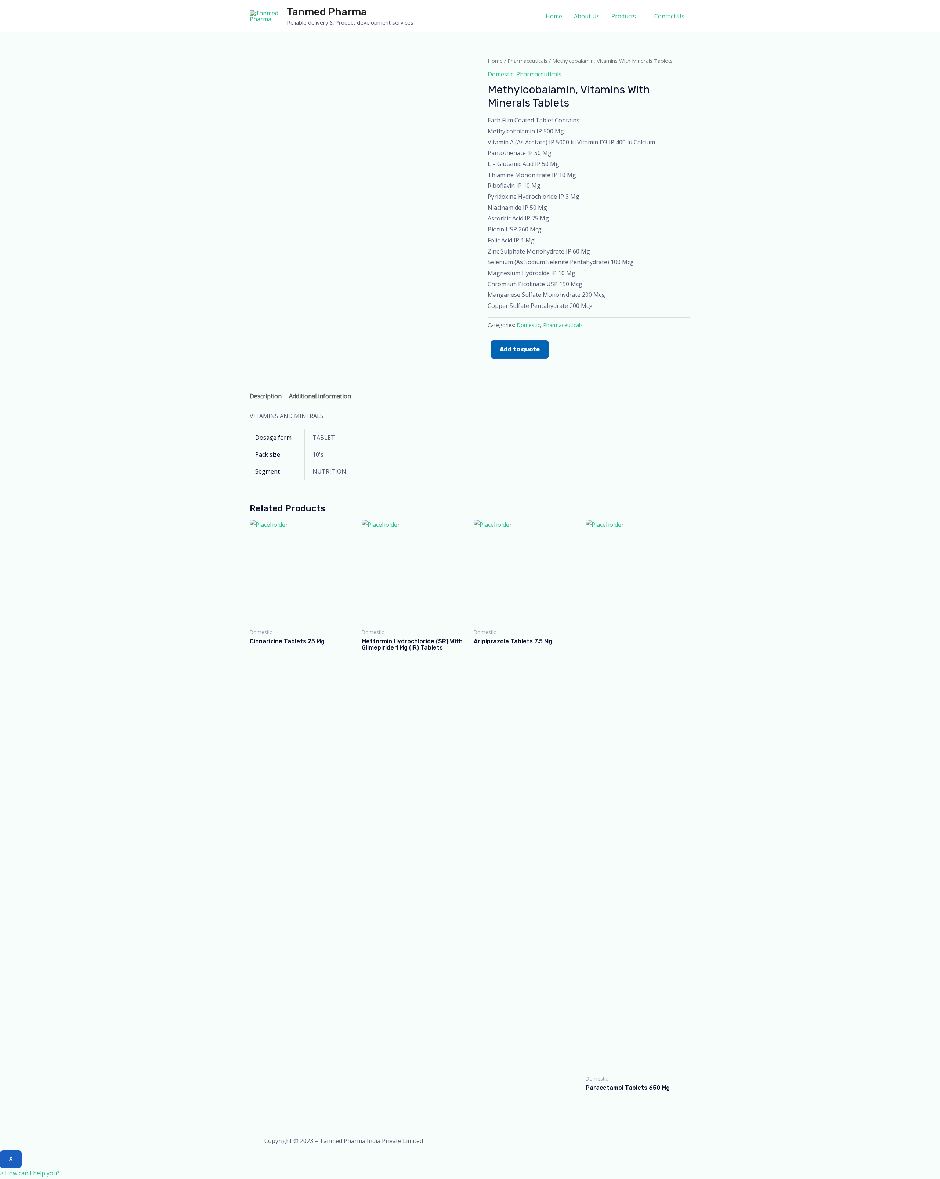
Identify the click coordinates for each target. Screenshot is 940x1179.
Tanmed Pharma (327, 12)
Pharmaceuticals (527, 60)
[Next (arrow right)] (927, 589)
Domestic (500, 74)
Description (266, 396)
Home (554, 16)
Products (623, 16)
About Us (587, 16)
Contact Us (669, 16)
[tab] (266, 396)
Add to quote (520, 349)
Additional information (320, 396)
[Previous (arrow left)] (13, 589)
